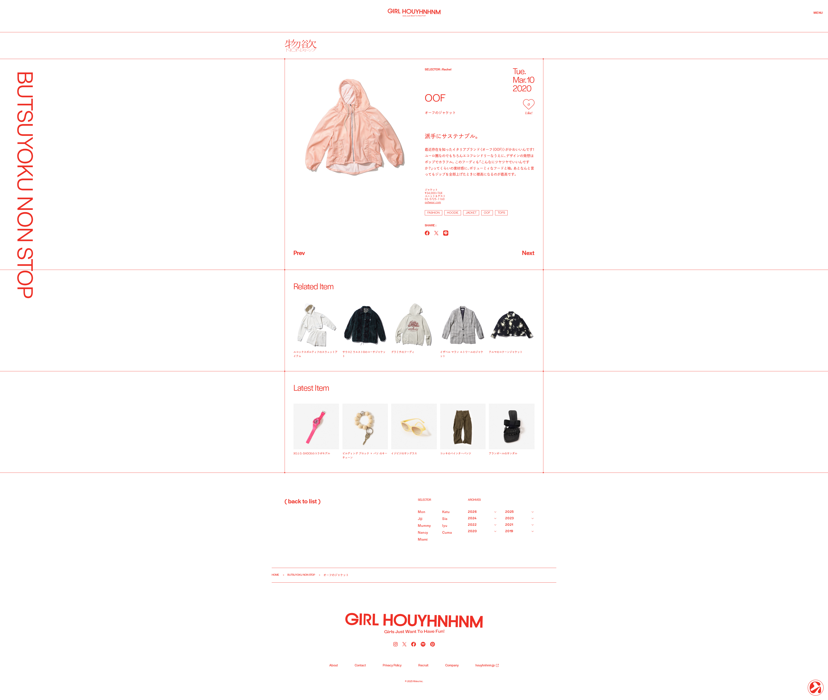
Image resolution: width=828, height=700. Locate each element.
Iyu (444, 526)
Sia (444, 519)
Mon (421, 512)
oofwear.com (433, 202)
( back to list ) (302, 502)
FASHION (433, 213)
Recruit (423, 665)
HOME (275, 575)
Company (452, 665)
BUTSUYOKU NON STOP (301, 575)
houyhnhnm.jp (485, 665)
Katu (446, 512)
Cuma (447, 533)
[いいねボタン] (529, 104)
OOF (487, 213)
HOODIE (452, 213)
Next (528, 253)
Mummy (424, 526)
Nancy (423, 533)
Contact (360, 665)
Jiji (420, 519)
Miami (423, 539)
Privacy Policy (392, 665)
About (333, 665)
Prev (299, 253)
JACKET (471, 213)
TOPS (501, 213)
